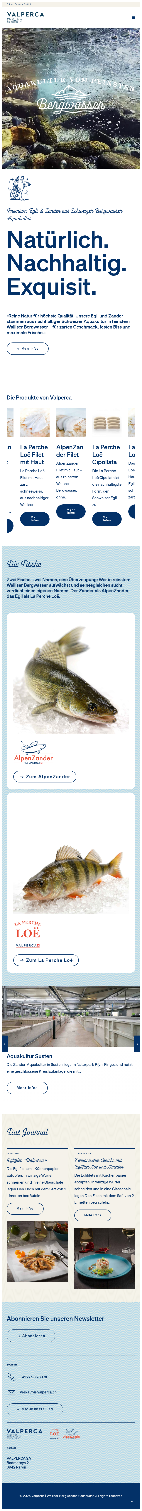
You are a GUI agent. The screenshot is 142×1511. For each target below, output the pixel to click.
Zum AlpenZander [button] (48, 777)
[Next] (137, 1051)
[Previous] (4, 1051)
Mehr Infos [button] (30, 348)
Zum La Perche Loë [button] (49, 960)
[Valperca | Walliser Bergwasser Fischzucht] (25, 17)
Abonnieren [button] (33, 1336)
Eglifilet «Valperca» (27, 1161)
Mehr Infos (35, 511)
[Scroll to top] (132, 1501)
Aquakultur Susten (29, 1056)
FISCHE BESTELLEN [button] (37, 1409)
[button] (133, 17)
